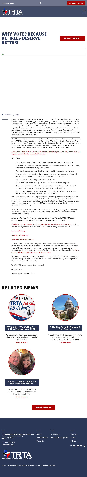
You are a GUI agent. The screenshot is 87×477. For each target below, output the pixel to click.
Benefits (40, 441)
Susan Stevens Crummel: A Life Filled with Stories (22, 382)
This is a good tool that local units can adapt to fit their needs (45, 251)
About (39, 434)
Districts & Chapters (59, 437)
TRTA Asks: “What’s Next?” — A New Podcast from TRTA (22, 328)
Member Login (75, 3)
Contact (73, 434)
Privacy (73, 441)
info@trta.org (8, 445)
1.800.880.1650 (9, 442)
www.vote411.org (18, 231)
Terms (73, 437)
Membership (42, 437)
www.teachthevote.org (19, 235)
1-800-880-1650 (8, 3)
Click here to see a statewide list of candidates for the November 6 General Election (41, 224)
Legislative (55, 434)
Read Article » (22, 342)
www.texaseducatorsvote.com (22, 239)
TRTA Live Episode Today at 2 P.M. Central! (65, 328)
